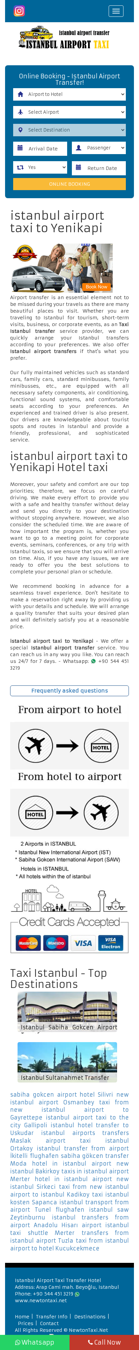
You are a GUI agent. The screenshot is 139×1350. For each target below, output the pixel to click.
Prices (25, 1323)
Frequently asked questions (69, 690)
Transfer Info (51, 1317)
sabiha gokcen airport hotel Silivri (61, 1094)
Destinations (90, 1317)
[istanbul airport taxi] (69, 38)
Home (22, 1317)
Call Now (107, 1342)
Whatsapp (37, 1342)
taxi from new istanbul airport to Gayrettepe (69, 1110)
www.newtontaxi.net (41, 1301)
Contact (49, 1323)
